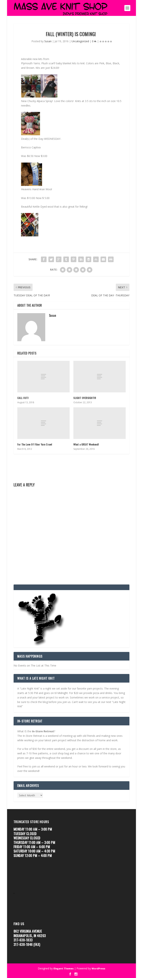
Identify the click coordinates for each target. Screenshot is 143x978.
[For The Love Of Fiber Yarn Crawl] (43, 423)
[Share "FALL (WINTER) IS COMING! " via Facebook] (43, 259)
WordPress (98, 968)
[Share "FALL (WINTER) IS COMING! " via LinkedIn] (81, 259)
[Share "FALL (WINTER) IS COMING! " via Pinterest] (73, 259)
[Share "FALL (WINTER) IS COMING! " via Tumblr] (66, 259)
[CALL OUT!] (43, 376)
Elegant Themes (63, 968)
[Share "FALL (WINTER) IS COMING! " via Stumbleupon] (96, 259)
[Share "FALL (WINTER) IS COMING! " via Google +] (58, 259)
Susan (48, 41)
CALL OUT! (23, 398)
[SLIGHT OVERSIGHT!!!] (99, 376)
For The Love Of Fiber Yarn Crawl (34, 444)
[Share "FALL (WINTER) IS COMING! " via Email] (103, 259)
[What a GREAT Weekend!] (99, 423)
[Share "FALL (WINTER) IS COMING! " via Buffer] (88, 259)
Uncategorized (80, 41)
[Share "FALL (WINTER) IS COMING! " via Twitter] (51, 259)
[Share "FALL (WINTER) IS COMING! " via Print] (111, 259)
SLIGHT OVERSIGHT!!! (84, 398)
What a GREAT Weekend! (86, 444)
